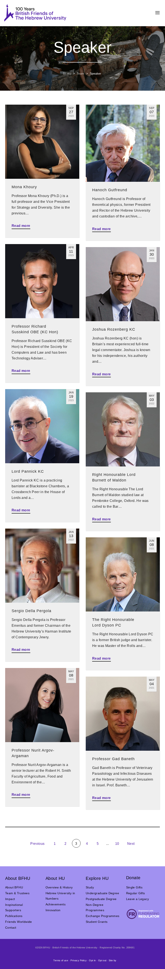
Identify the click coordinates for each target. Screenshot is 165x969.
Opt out (102, 960)
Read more (21, 226)
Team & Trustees (17, 893)
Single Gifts (134, 887)
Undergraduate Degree (102, 893)
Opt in (92, 960)
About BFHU (14, 887)
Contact (10, 927)
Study (90, 887)
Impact (10, 899)
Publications (14, 916)
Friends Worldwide (18, 921)
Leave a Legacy (137, 899)
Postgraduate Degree (101, 899)
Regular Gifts (135, 893)
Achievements (56, 904)
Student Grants (97, 921)
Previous (37, 843)
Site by (112, 960)
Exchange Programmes (102, 916)
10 (117, 843)
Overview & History (59, 887)
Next (131, 843)
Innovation (53, 910)
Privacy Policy (78, 960)
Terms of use (60, 960)
